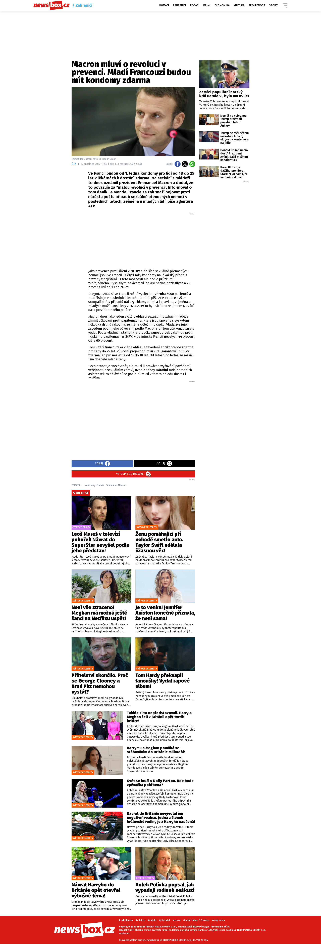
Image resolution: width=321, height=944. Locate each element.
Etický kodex (126, 920)
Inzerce (177, 920)
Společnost (256, 5)
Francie (100, 485)
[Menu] (285, 5)
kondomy (90, 485)
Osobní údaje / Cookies (196, 920)
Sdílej (99, 463)
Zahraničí (179, 5)
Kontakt (152, 920)
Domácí (164, 5)
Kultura (239, 5)
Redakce (140, 920)
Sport (273, 5)
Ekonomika (222, 5)
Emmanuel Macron (116, 485)
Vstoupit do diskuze (130, 473)
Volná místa (218, 920)
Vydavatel (164, 920)
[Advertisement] (142, 240)
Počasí (194, 5)
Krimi (206, 5)
